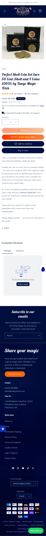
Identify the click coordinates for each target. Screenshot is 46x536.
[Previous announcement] (4, 2)
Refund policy (27, 521)
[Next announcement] (41, 2)
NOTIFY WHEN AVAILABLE (23, 137)
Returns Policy (11, 437)
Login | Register (11, 453)
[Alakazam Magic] (23, 11)
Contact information (37, 525)
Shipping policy (23, 525)
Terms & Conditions (13, 442)
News (7, 426)
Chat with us (36, 531)
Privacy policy (39, 521)
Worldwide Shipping (13, 432)
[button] (4, 11)
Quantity (5, 117)
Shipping (4, 102)
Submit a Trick (14, 374)
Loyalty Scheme (11, 448)
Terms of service (9, 525)
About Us (8, 421)
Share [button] (6, 228)
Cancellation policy (24, 529)
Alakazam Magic (14, 521)
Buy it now (23, 150)
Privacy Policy (10, 458)
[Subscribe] (38, 335)
